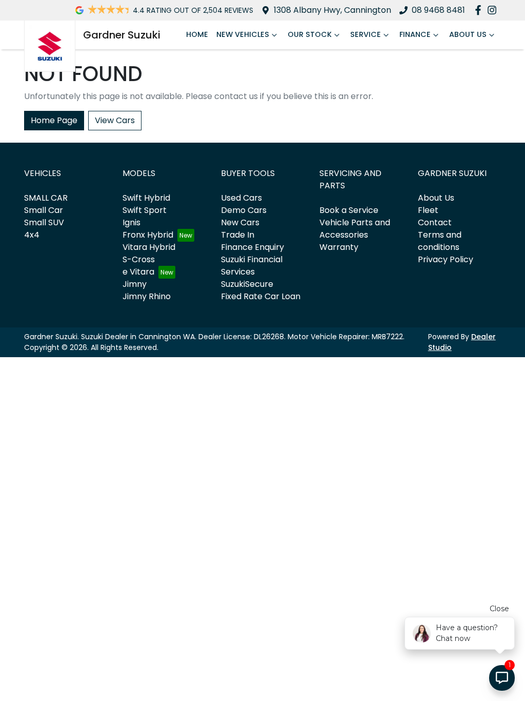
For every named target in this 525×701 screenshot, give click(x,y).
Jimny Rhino (147, 296)
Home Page (54, 120)
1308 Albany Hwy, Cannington (332, 10)
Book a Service (348, 210)
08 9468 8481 (438, 10)
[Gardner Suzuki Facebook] (480, 10)
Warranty (338, 247)
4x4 (31, 235)
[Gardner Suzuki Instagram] (494, 10)
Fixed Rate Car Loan (260, 296)
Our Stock (310, 34)
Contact (435, 222)
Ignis (131, 222)
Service (365, 34)
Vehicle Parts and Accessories (354, 229)
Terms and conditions (439, 241)
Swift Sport (145, 210)
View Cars (115, 120)
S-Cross (139, 259)
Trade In (237, 235)
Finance (415, 34)
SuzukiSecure (247, 284)
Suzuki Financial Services (251, 266)
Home (197, 34)
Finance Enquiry (252, 247)
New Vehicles (242, 34)
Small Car (43, 210)
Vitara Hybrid (149, 247)
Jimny (135, 284)
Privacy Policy (445, 259)
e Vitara (138, 272)
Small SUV (44, 222)
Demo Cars (244, 210)
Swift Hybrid (146, 198)
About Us (468, 34)
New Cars (240, 222)
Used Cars (241, 198)
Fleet (428, 210)
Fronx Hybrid (148, 235)
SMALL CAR (46, 198)
